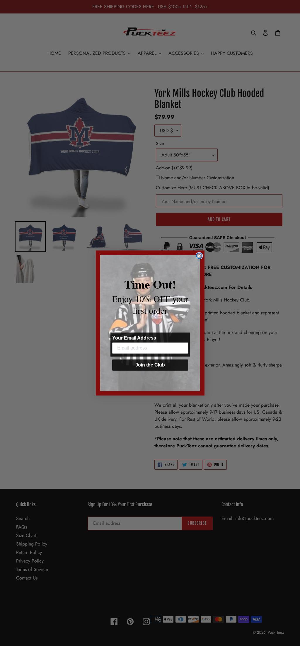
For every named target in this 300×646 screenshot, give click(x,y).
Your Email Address (134, 337)
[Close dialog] (199, 256)
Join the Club (150, 364)
